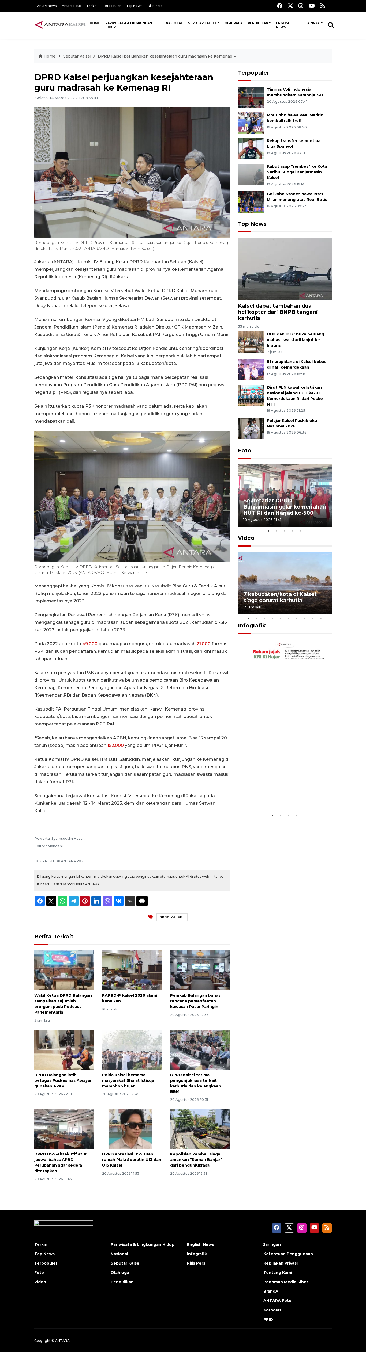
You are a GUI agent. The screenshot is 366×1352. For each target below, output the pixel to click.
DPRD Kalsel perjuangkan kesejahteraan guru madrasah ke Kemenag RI (168, 56)
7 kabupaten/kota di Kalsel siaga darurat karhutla (279, 597)
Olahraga (233, 23)
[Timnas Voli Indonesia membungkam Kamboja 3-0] (251, 97)
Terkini (92, 6)
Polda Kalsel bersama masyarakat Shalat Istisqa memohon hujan (128, 1080)
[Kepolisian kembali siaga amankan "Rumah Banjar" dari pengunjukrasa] (200, 1128)
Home (95, 23)
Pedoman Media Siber (285, 1282)
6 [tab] (289, 618)
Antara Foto (71, 6)
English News (283, 25)
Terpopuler (112, 6)
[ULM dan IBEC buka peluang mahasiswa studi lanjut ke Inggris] (251, 342)
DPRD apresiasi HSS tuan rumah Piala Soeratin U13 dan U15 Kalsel (131, 1160)
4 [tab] (293, 530)
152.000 (115, 745)
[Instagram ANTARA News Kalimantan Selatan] (300, 5)
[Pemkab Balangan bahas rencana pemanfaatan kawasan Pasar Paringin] (200, 969)
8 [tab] (305, 618)
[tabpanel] (285, 495)
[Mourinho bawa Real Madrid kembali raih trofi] (251, 122)
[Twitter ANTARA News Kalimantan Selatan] (290, 5)
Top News (134, 6)
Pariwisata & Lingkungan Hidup (128, 25)
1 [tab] (268, 530)
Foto (244, 450)
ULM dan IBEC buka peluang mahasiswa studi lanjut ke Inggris (295, 340)
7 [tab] (297, 618)
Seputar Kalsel (202, 23)
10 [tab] (321, 618)
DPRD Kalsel (172, 917)
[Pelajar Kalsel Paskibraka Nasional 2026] (251, 428)
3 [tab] (284, 530)
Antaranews (47, 6)
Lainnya (312, 23)
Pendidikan (258, 23)
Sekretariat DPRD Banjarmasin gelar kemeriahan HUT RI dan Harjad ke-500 (284, 506)
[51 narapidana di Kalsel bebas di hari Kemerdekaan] (251, 369)
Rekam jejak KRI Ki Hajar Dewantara (277, 794)
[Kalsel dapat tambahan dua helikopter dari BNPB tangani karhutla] (285, 268)
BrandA (270, 1291)
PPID (268, 1319)
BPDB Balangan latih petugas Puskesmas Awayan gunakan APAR (63, 1080)
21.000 (204, 643)
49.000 (90, 643)
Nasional (174, 23)
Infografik (252, 625)
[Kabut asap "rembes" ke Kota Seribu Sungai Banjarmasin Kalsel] (251, 174)
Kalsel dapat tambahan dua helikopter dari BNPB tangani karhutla (278, 312)
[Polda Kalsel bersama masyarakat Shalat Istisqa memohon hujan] (132, 1049)
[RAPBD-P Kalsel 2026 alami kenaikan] (132, 969)
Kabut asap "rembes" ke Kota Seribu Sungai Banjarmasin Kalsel (297, 172)
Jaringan (272, 1244)
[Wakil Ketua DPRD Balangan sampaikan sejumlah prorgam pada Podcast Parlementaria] (64, 969)
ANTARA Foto (277, 1300)
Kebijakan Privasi (280, 1263)
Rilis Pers (155, 6)
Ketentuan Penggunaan (288, 1253)
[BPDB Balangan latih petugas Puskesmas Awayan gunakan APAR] (64, 1049)
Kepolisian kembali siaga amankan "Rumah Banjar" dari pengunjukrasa (196, 1160)
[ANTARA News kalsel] (60, 25)
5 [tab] (301, 530)
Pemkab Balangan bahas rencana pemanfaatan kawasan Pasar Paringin (195, 1001)
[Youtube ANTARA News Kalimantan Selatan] (312, 5)
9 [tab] (313, 618)
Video (246, 538)
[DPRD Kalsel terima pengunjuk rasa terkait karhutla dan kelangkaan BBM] (200, 1049)
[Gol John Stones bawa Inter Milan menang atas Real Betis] (251, 201)
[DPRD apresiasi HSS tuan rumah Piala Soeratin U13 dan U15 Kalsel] (132, 1128)
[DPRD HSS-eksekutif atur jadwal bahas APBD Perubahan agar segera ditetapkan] (64, 1128)
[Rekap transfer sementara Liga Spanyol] (251, 148)
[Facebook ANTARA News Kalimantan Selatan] (279, 5)
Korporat (272, 1310)
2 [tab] (276, 530)
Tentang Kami (277, 1272)
